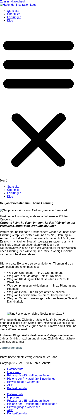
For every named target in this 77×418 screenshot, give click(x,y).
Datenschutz (15, 369)
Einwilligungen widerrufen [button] (23, 381)
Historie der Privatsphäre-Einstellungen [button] (32, 378)
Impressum (14, 372)
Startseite (13, 10)
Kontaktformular (17, 388)
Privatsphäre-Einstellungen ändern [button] (29, 375)
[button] (38, 103)
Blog (10, 20)
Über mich (13, 13)
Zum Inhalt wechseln (13, 1)
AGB (10, 385)
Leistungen (14, 17)
